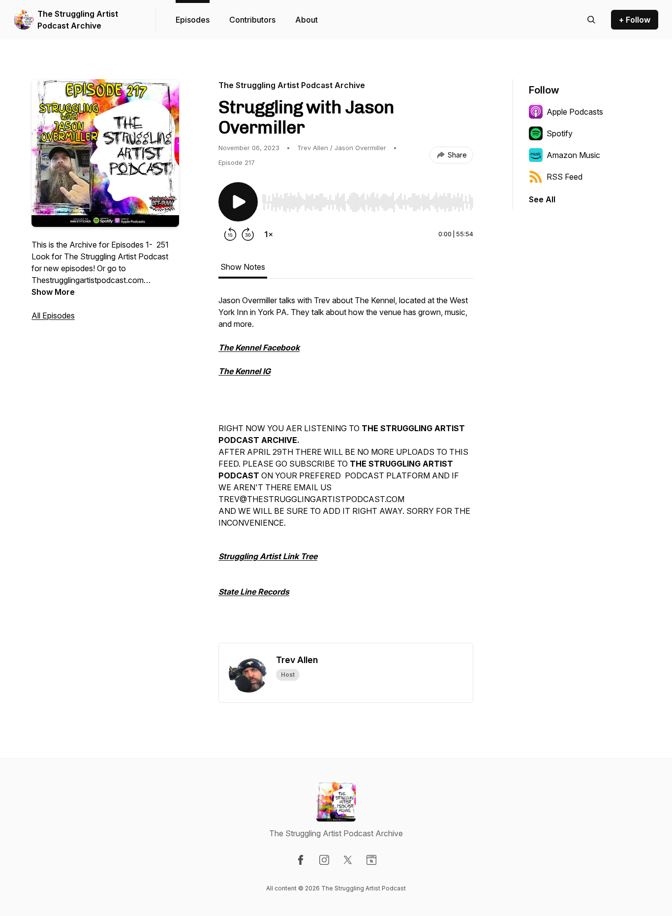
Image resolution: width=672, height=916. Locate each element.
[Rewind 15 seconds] (230, 234)
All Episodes (53, 315)
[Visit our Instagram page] (324, 860)
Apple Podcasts (575, 112)
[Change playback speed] (268, 234)
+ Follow (634, 20)
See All (542, 199)
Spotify (560, 133)
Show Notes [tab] (242, 267)
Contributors (252, 20)
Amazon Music (573, 155)
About (306, 20)
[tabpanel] (345, 468)
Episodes (193, 20)
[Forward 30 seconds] (248, 234)
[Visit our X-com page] (348, 860)
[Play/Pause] (238, 201)
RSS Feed (564, 177)
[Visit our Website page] (371, 860)
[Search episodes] (591, 20)
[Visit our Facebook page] (300, 860)
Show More (53, 292)
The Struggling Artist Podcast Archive (77, 20)
